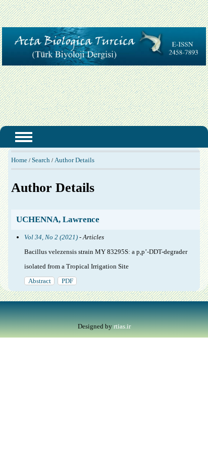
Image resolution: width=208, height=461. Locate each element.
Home (19, 160)
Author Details (74, 160)
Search (41, 160)
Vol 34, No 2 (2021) (51, 237)
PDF (67, 281)
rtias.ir (122, 326)
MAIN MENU (23, 137)
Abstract (39, 281)
